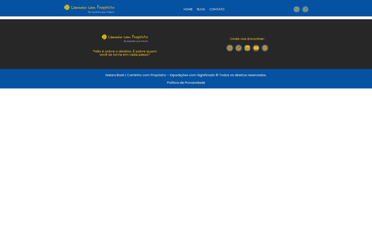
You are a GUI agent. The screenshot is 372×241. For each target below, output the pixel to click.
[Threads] (265, 48)
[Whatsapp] (305, 9)
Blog (201, 9)
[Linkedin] (247, 48)
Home (188, 9)
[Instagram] (296, 9)
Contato (217, 9)
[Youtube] (256, 48)
